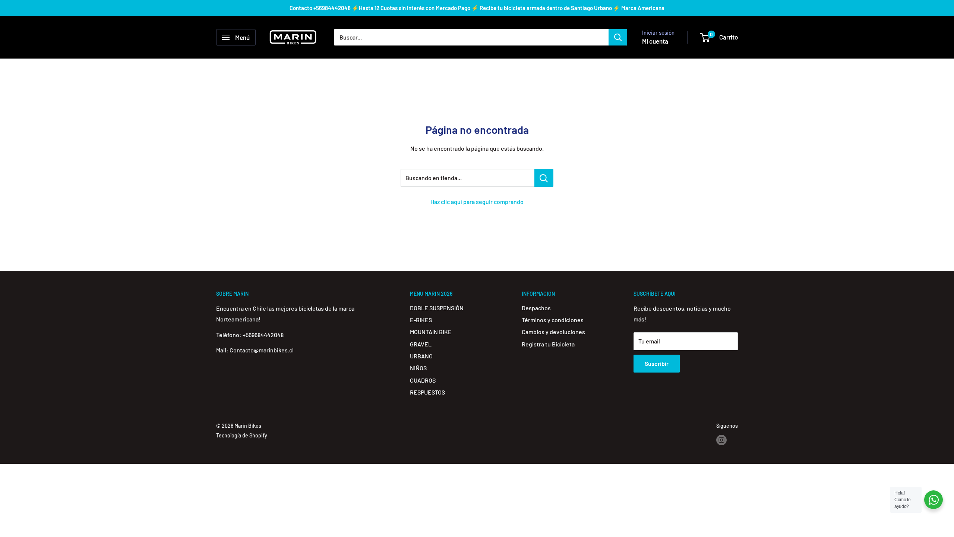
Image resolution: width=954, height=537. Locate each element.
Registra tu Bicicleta (548, 344)
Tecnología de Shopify (241, 435)
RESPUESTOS (427, 392)
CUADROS (423, 380)
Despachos (536, 307)
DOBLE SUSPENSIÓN (437, 307)
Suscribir (657, 363)
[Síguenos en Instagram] (721, 440)
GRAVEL (421, 344)
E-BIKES (421, 319)
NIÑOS (418, 367)
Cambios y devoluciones (553, 331)
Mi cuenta (655, 41)
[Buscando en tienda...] (543, 178)
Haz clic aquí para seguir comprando (477, 201)
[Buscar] (618, 37)
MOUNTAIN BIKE (431, 331)
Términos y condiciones (553, 319)
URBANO (421, 355)
